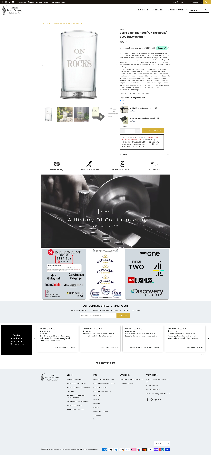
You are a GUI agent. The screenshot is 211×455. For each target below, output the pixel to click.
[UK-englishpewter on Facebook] (3, 2)
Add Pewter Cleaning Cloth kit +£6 (144, 118)
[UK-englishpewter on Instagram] (6, 2)
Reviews (96, 419)
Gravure (96, 399)
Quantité (123, 126)
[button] (144, 10)
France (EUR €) (177, 2)
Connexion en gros (127, 383)
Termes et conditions (74, 380)
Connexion (197, 2)
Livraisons (70, 391)
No (123, 100)
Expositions (97, 403)
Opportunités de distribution (103, 380)
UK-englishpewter (52, 449)
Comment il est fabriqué (102, 391)
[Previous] (42, 64)
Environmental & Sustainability (77, 402)
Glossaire (96, 395)
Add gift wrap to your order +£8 (143, 108)
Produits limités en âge (75, 409)
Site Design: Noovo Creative (88, 449)
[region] (121, 338)
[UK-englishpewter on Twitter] (9, 2)
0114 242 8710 (20, 2)
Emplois (96, 407)
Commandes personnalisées (104, 383)
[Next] (116, 64)
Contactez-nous (57, 2)
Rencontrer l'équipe (100, 411)
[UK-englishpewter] (12, 10)
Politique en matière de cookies (78, 387)
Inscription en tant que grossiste (131, 380)
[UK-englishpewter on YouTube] (13, 2)
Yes (123, 103)
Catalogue (97, 415)
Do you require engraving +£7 (132, 98)
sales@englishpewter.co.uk (160, 394)
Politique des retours (74, 405)
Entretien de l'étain (100, 387)
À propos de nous (35, 2)
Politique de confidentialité (76, 383)
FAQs (46, 2)
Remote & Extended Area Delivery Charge (76, 396)
